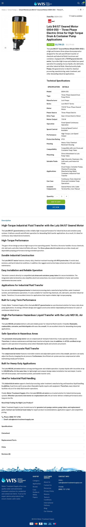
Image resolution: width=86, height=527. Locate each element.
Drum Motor (23, 10)
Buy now (56, 207)
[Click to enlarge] (5, 47)
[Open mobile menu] (3, 3)
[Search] (78, 3)
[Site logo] (43, 3)
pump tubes (53, 275)
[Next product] (83, 9)
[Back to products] (80, 9)
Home (4, 10)
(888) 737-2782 (64, 489)
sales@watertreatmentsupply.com (70, 483)
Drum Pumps (12, 10)
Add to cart (56, 202)
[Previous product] (78, 9)
